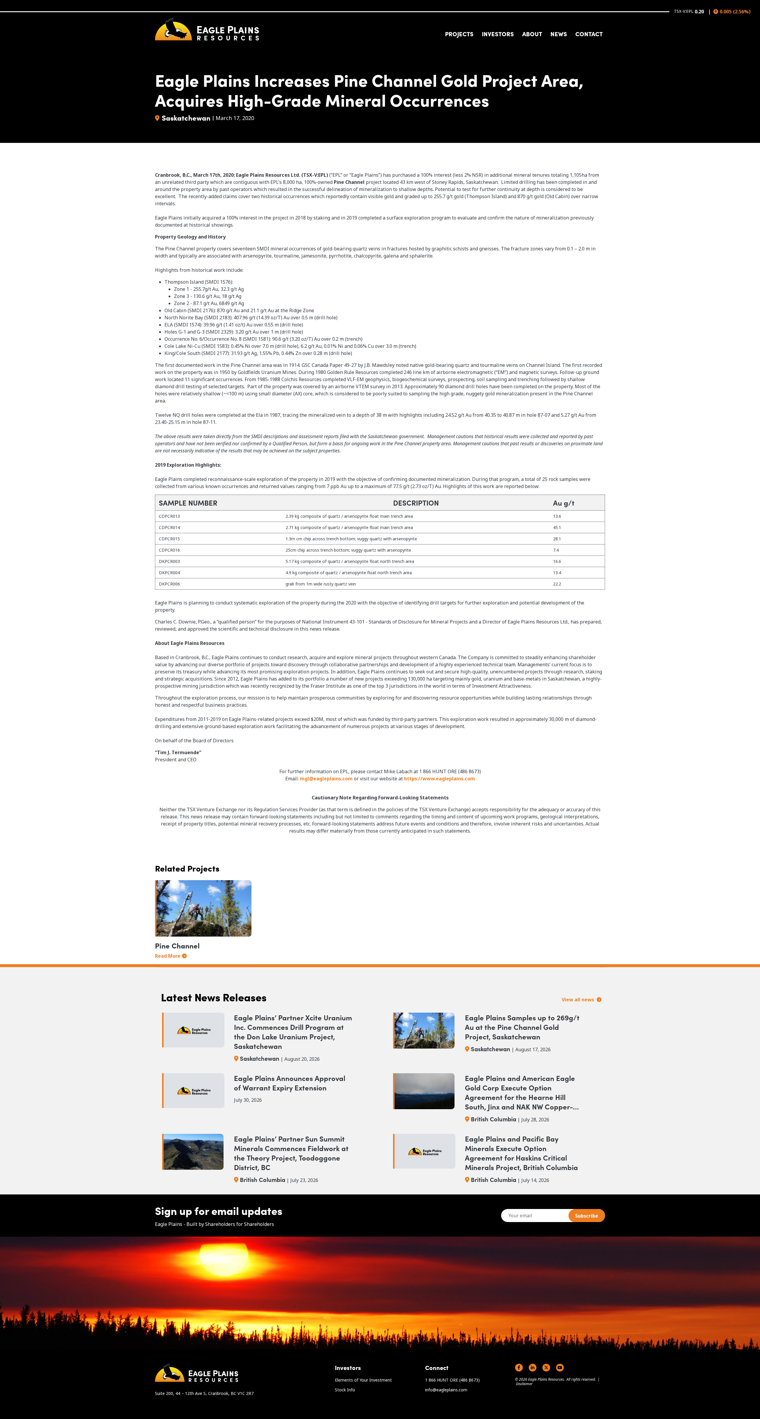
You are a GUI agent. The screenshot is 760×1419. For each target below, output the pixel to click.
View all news (578, 999)
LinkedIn (532, 1367)
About (532, 33)
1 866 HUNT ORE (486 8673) (452, 1380)
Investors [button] (498, 33)
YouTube (560, 1367)
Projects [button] (459, 33)
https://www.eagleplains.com (439, 778)
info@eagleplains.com (446, 1390)
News (558, 33)
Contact (589, 33)
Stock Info (345, 1390)
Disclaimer (524, 1383)
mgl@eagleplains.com (326, 778)
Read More (167, 956)
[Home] (207, 29)
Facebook (519, 1367)
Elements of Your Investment (363, 1380)
